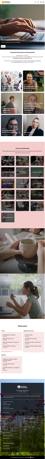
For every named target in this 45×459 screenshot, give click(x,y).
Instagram (25, 423)
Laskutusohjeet (5, 426)
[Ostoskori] (38, 2)
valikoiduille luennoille (17, 60)
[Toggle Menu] (43, 2)
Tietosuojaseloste (6, 445)
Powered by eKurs (29, 457)
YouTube (25, 429)
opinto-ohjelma (17, 62)
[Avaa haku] (35, 2)
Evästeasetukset (6, 412)
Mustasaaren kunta (6, 438)
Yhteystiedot (5, 423)
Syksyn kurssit (19, 55)
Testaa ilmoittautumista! (6, 351)
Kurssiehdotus (5, 429)
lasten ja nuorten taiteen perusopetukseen (32, 60)
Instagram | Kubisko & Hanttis (29, 426)
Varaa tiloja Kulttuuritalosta (8, 435)
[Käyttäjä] (40, 2)
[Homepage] (6, 2)
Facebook (25, 420)
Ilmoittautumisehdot (6, 448)
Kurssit (3, 46)
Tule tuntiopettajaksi (6, 432)
